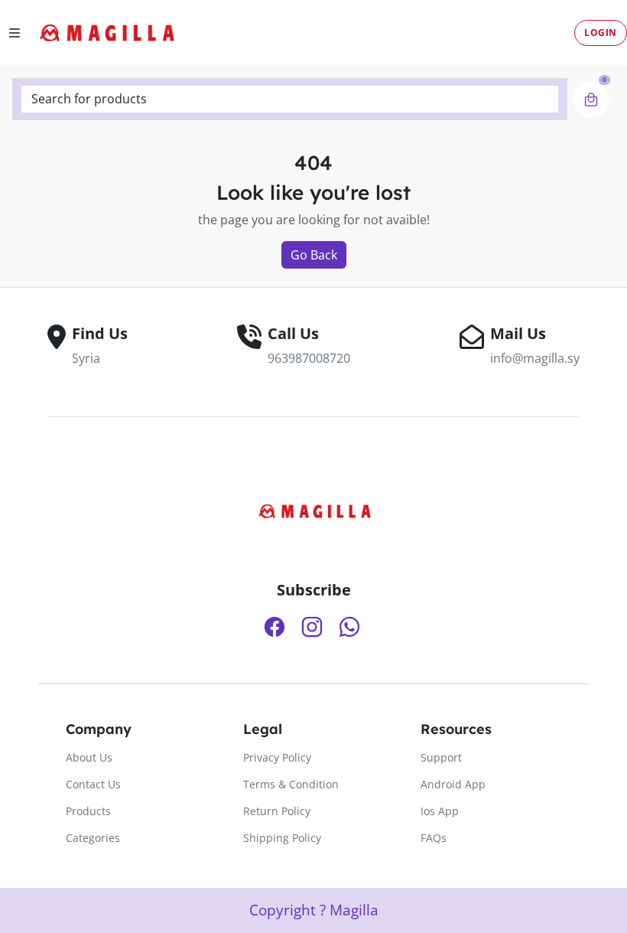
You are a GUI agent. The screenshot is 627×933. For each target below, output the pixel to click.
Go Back (314, 254)
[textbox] (289, 99)
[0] (591, 99)
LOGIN (600, 32)
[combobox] (289, 99)
